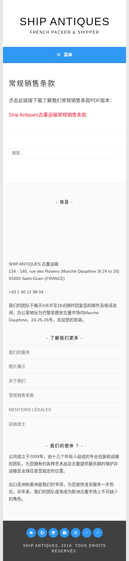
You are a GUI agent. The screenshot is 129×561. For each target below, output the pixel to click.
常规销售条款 (21, 395)
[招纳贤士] (75, 533)
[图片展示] (53, 533)
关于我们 (17, 380)
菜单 (68, 54)
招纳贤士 (17, 424)
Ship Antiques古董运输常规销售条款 (47, 114)
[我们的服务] (42, 533)
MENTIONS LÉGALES (30, 409)
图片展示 (17, 366)
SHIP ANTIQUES (65, 21)
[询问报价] (64, 533)
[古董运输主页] (31, 533)
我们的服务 (19, 352)
